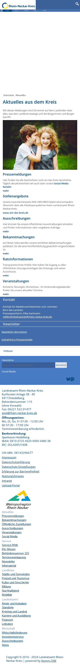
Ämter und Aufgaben (14, 603)
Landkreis (34, 10)
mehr (6, 190)
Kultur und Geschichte (15, 582)
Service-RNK (10, 545)
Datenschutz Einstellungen (19, 467)
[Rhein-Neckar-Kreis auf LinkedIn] (77, 375)
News (5, 645)
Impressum (9, 457)
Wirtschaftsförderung (14, 632)
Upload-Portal (11, 485)
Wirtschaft (44, 10)
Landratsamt (26, 10)
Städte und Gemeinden (16, 574)
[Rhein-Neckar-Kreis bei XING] (74, 375)
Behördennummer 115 (15, 553)
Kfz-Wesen (8, 549)
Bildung (6, 586)
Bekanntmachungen (14, 520)
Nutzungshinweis (13, 476)
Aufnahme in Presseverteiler (17, 339)
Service (16, 10)
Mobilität (7, 594)
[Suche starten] (77, 3)
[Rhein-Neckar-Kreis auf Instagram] (76, 375)
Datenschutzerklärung (16, 462)
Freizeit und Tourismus (15, 578)
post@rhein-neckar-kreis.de (19, 413)
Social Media (9, 536)
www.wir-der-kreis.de (15, 212)
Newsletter (8, 561)
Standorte (8, 607)
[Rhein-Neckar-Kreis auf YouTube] (75, 375)
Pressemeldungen (13, 515)
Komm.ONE (48, 661)
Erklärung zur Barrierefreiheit (20, 471)
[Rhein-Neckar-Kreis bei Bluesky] (68, 377)
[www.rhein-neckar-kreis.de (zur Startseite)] (18, 5)
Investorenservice (13, 636)
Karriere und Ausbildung (16, 615)
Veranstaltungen (11, 532)
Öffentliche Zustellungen (16, 524)
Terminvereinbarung (14, 557)
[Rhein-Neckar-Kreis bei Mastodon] (72, 377)
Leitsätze (7, 623)
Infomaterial (9, 565)
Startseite (8, 95)
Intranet (7, 481)
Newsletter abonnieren (14, 332)
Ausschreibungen (12, 528)
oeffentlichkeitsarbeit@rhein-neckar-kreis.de (27, 316)
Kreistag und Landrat (14, 611)
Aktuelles (7, 10)
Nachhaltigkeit (10, 590)
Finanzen (7, 619)
